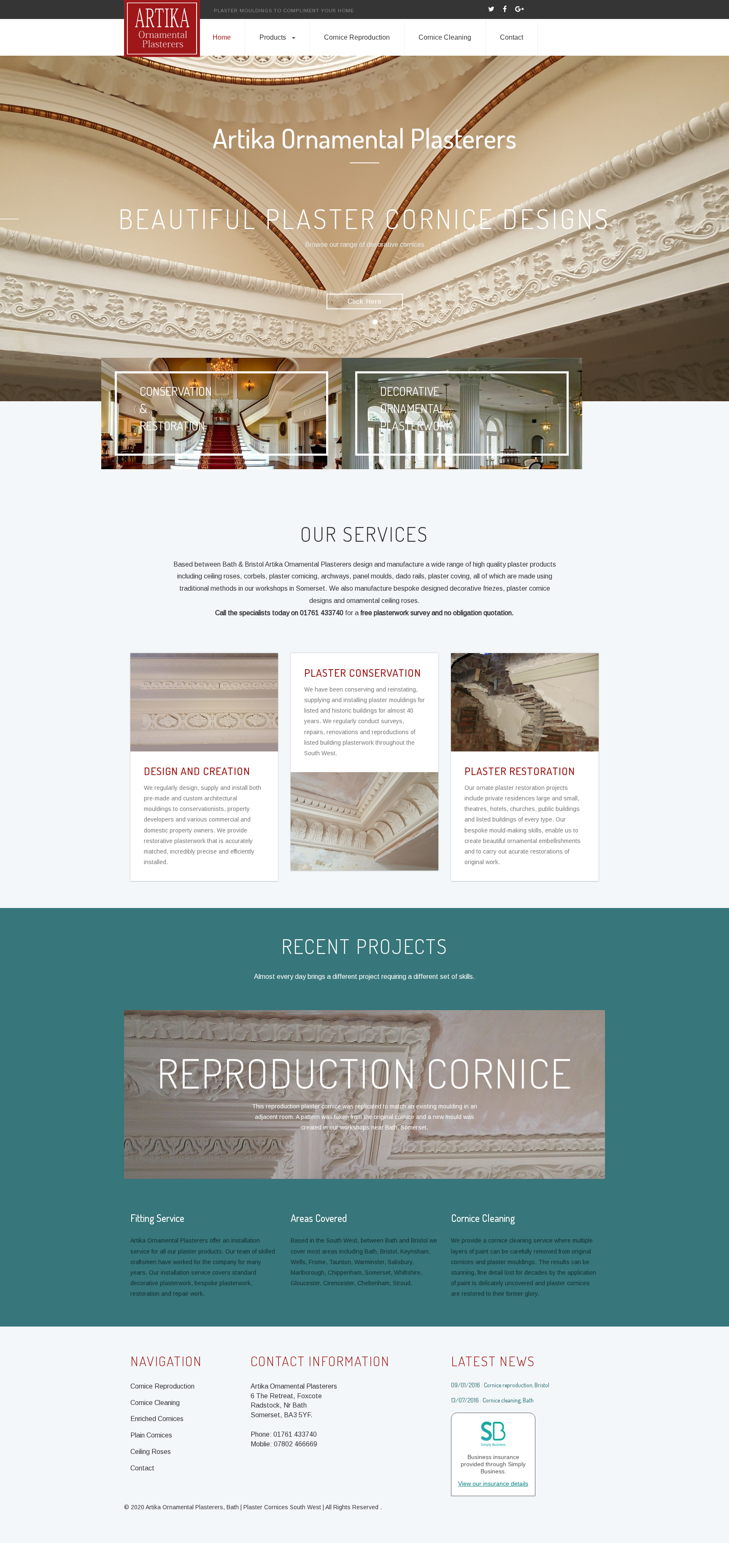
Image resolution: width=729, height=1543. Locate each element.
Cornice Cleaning (444, 37)
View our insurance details (493, 1483)
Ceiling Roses (150, 1451)
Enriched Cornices (157, 1418)
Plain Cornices (151, 1435)
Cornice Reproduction (357, 37)
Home (222, 37)
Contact (511, 37)
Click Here (365, 301)
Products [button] (272, 37)
